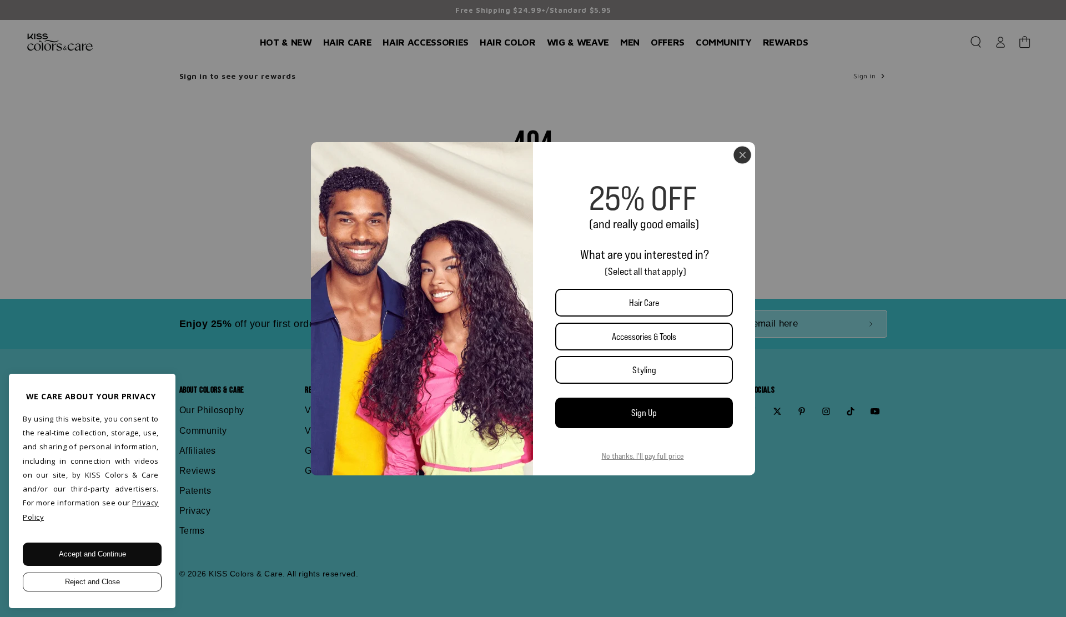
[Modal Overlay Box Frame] (533, 308)
